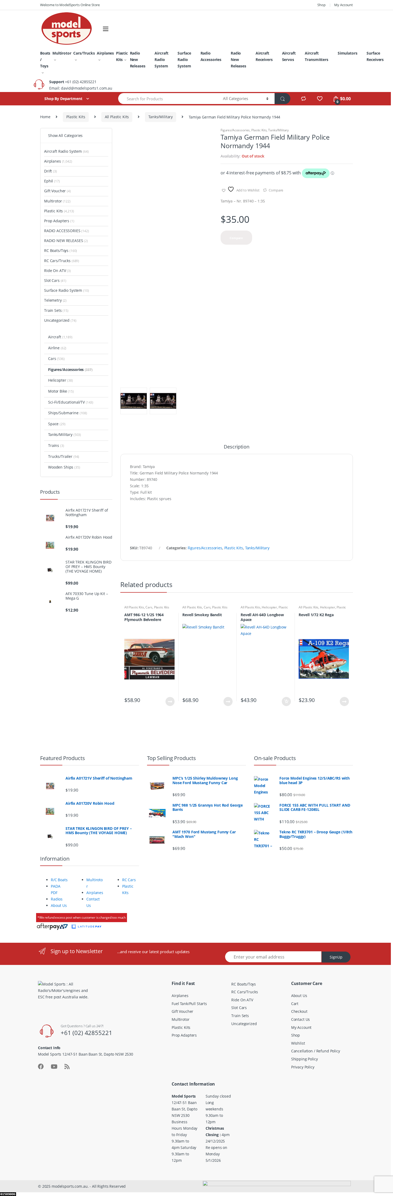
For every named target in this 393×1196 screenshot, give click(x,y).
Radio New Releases (137, 59)
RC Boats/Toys (60, 250)
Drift (50, 171)
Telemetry (55, 300)
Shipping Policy (304, 1058)
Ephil (52, 180)
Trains (56, 445)
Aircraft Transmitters (316, 56)
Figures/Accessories (235, 130)
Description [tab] (236, 447)
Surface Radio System (184, 59)
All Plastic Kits (117, 116)
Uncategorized (60, 320)
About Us (59, 905)
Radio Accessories (211, 56)
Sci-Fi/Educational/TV (70, 402)
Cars (148, 607)
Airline (57, 347)
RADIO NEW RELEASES (66, 240)
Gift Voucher (57, 190)
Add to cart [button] (286, 701)
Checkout (299, 1011)
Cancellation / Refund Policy (315, 1050)
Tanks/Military (160, 116)
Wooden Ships (64, 467)
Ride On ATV (57, 270)
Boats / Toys (45, 59)
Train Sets (56, 310)
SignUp (336, 957)
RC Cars (129, 879)
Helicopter (269, 607)
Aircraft (60, 336)
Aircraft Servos (289, 56)
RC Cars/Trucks (61, 260)
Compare (276, 190)
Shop (321, 4)
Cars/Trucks (84, 53)
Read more (170, 701)
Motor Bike (61, 391)
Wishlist (298, 1043)
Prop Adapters (59, 220)
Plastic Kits (122, 56)
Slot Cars (55, 280)
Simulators (347, 53)
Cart (294, 1003)
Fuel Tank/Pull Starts (189, 1003)
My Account (343, 4)
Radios (57, 899)
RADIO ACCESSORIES (66, 230)
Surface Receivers (375, 56)
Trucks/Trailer (63, 456)
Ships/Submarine (67, 412)
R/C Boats (59, 879)
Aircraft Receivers (264, 56)
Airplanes (105, 53)
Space (57, 423)
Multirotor (61, 53)
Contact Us (300, 1019)
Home (45, 116)
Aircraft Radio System (161, 59)
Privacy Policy (302, 1067)
